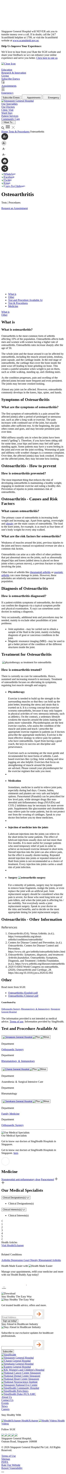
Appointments (34, 97)
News (4, 1406)
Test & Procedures (18, 303)
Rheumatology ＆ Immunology (35, 1009)
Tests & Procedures (19, 131)
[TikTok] (13, 1435)
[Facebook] (3, 1435)
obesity (10, 523)
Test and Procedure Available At (25, 300)
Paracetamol (47, 1179)
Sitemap (5, 1459)
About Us (6, 1397)
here (16, 1153)
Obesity (34, 1260)
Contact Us (7, 1400)
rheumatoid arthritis (40, 572)
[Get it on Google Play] (39, 1283)
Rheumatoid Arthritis (50, 1260)
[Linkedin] (16, 1435)
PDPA (4, 1462)
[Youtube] (6, 1435)
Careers (5, 1409)
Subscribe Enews (11, 97)
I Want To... (8, 122)
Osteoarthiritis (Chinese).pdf (23, 995)
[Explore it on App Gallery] (13, 1290)
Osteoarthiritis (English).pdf (23, 992)
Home (5, 131)
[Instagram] (10, 1435)
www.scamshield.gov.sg (26, 40)
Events (5, 1403)
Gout (27, 1260)
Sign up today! (10, 1321)
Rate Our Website (10, 1465)
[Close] (2, 1471)
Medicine (13, 306)
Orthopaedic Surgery (10, 1009)
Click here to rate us (47, 58)
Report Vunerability (12, 1468)
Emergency (53, 97)
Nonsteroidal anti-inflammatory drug (20, 1179)
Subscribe (8, 1351)
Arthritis (6, 1260)
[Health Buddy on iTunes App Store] (14, 1283)
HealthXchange (30, 1420)
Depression (17, 1260)
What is (12, 294)
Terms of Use (8, 1455)
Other (11, 297)
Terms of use (16, 1021)
